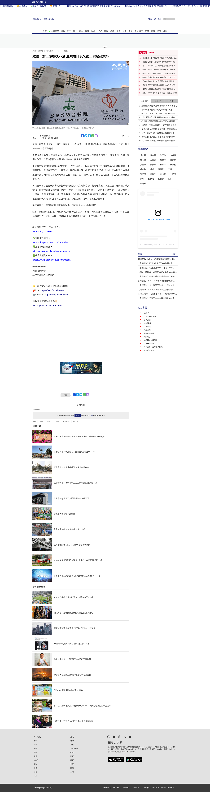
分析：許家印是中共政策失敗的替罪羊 (158, 133)
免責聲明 (126, 787)
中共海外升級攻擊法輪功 (153, 347)
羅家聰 (173, 160)
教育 (159, 31)
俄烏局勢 (147, 330)
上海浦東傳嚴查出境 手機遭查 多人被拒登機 (159, 106)
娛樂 (165, 31)
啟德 (48, 421)
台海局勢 (147, 320)
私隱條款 (136, 787)
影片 (35, 741)
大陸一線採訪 (149, 344)
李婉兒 (153, 174)
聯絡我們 (116, 787)
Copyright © (147, 787)
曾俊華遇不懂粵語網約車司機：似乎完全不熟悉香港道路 (159, 85)
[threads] (119, 736)
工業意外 (66, 421)
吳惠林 (143, 174)
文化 (130, 31)
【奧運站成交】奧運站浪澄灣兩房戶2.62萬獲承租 (159, 62)
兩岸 (81, 31)
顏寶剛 (153, 165)
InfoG (99, 31)
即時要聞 (49, 51)
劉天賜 (163, 155)
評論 (112, 31)
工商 (72, 772)
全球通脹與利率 (150, 316)
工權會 (56, 421)
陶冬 (142, 179)
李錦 (170, 169)
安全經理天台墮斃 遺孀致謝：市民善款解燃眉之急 (159, 73)
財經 (93, 31)
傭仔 (152, 169)
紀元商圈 (157, 19)
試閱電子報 (37, 19)
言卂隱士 (164, 174)
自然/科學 (139, 31)
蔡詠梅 (173, 165)
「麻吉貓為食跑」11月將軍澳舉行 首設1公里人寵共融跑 (159, 81)
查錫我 (161, 179)
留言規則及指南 (36, 409)
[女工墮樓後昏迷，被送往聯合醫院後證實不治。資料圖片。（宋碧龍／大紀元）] (80, 93)
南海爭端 (147, 323)
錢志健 (143, 160)
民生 (66, 51)
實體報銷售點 (49, 19)
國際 (87, 31)
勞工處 (75, 421)
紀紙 (147, 31)
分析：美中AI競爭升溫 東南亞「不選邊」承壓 (159, 93)
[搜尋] (176, 19)
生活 (118, 31)
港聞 (75, 31)
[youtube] (130, 736)
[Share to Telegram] (89, 135)
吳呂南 (163, 160)
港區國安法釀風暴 (151, 340)
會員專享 (55, 31)
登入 (77, 415)
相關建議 (105, 787)
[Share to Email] (96, 135)
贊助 (150, 19)
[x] (125, 736)
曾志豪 (143, 155)
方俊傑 (173, 155)
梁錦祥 (153, 160)
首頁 (45, 31)
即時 (63, 31)
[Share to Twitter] (85, 135)
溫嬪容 (151, 179)
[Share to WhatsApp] (92, 135)
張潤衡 (161, 169)
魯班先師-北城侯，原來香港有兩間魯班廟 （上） (159, 137)
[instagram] (108, 736)
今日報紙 (37, 737)
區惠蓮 (143, 183)
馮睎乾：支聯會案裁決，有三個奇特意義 (158, 125)
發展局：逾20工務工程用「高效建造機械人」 (159, 89)
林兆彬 (143, 169)
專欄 (106, 31)
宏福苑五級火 (149, 350)
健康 (124, 31)
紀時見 (146, 313)
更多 (170, 179)
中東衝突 (147, 327)
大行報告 (147, 337)
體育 (153, 31)
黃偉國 (143, 165)
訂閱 (91, 415)
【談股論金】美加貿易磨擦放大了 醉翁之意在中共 (159, 58)
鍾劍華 (153, 155)
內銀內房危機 (149, 333)
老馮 (174, 174)
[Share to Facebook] (82, 135)
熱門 (69, 31)
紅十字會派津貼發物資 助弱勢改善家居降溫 (158, 70)
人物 (35, 776)
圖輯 (72, 768)
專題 (35, 768)
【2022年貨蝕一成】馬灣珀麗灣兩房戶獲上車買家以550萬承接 (159, 66)
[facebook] (114, 736)
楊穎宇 (163, 165)
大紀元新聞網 (37, 51)
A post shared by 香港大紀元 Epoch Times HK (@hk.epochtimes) (165, 244)
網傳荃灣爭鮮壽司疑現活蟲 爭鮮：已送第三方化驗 (159, 77)
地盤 (41, 421)
